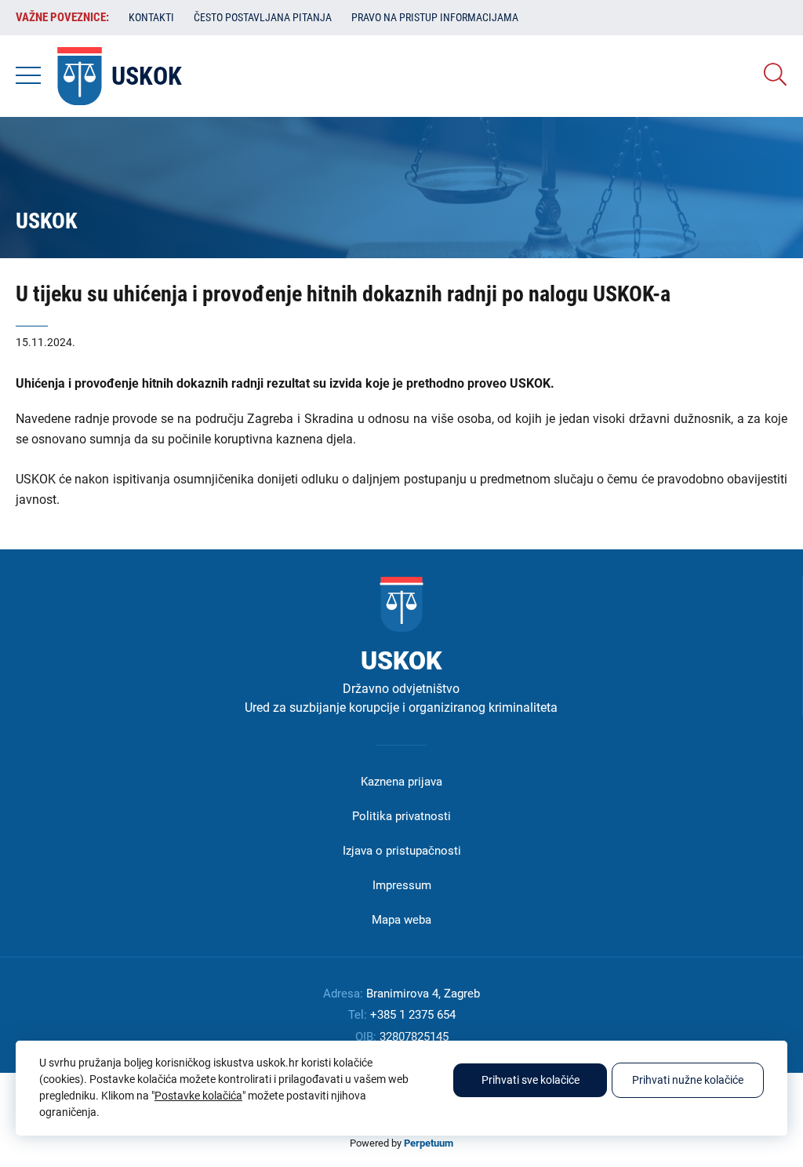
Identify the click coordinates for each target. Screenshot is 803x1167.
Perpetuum (428, 1143)
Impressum (401, 885)
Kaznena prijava (401, 782)
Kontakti (151, 17)
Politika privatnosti (401, 816)
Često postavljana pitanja (263, 17)
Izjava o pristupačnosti (402, 851)
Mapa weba (401, 920)
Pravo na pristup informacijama (434, 17)
